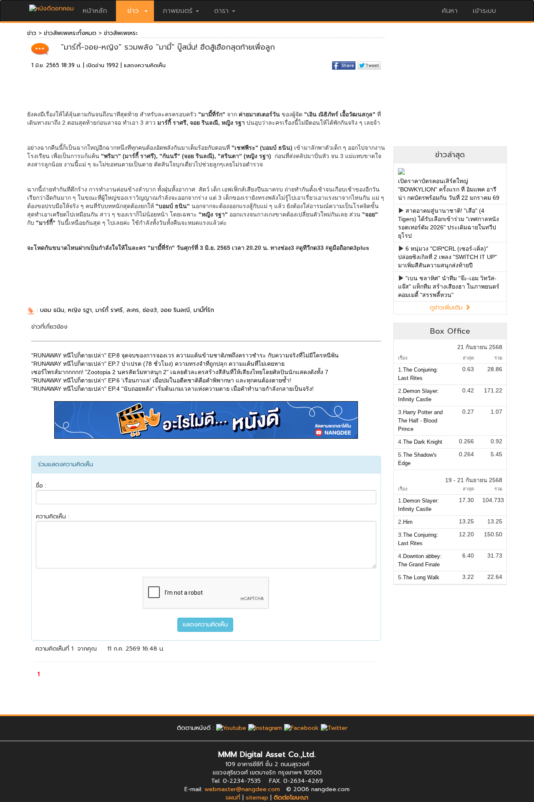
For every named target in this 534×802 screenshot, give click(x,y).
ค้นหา (450, 11)
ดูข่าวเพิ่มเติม (447, 307)
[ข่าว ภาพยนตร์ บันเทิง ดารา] (51, 6)
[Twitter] (334, 728)
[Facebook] (301, 728)
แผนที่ (233, 797)
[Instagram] (265, 728)
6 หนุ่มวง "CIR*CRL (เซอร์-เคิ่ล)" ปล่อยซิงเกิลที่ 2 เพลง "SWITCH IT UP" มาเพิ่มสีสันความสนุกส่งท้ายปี (447, 257)
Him (408, 522)
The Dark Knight (422, 442)
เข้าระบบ (484, 11)
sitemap (257, 797)
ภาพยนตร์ (177, 11)
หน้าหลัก (95, 11)
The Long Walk (421, 577)
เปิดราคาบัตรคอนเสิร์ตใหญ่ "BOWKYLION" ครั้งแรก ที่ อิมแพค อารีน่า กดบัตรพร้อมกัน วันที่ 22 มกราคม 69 (448, 189)
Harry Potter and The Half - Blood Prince (420, 420)
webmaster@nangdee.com (242, 789)
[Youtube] (231, 728)
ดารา (221, 11)
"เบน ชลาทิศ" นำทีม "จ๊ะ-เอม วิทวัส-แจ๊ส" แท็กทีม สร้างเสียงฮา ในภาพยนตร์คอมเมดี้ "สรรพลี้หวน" (448, 286)
